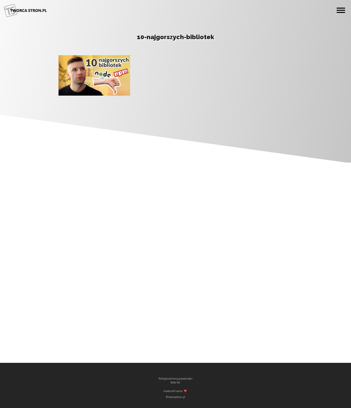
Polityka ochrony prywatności (175, 378)
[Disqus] (175, 160)
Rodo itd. (175, 382)
